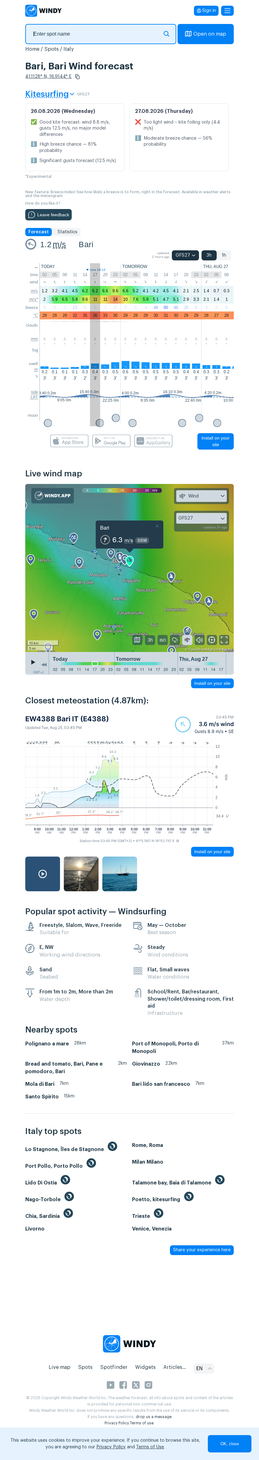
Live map (59, 1367)
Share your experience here (202, 1250)
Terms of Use (150, 1447)
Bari (86, 244)
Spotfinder (114, 1367)
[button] (77, 76)
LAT (34, 397)
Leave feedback (53, 214)
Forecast (38, 232)
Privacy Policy (117, 1423)
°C (35, 315)
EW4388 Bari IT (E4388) (67, 719)
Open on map (209, 34)
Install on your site (216, 441)
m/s (59, 244)
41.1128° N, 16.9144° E (48, 76)
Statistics (67, 232)
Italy (68, 49)
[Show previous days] (44, 665)
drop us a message (154, 1417)
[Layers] (137, 640)
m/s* (33, 299)
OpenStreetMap (201, 649)
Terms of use (142, 1423)
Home (32, 49)
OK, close (229, 1443)
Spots (51, 49)
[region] (129, 568)
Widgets (145, 1367)
